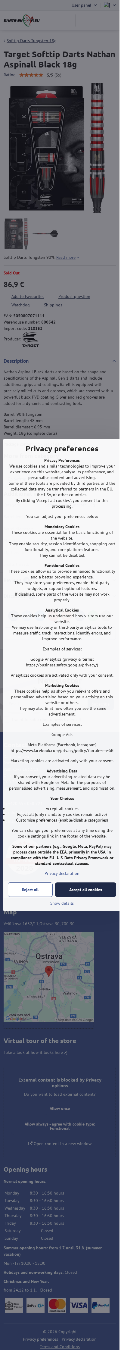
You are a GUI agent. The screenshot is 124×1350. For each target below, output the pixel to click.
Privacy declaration (62, 873)
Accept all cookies (85, 889)
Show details (62, 903)
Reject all (30, 889)
